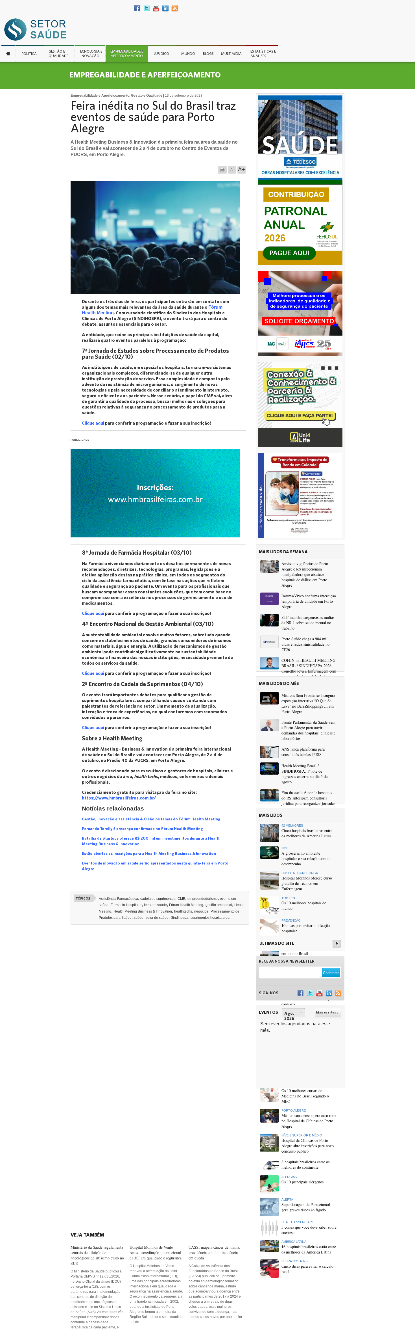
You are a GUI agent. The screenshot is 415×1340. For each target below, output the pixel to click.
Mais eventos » (327, 1012)
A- (232, 170)
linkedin (165, 8)
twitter (146, 8)
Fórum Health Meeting (186, 905)
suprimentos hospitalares (210, 918)
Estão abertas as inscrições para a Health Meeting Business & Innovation (149, 853)
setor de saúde (157, 918)
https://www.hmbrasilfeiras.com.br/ (119, 797)
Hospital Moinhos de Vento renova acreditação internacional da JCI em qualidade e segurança (156, 1252)
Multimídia (231, 53)
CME (181, 899)
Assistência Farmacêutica (118, 899)
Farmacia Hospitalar (126, 905)
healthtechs (183, 911)
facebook (137, 8)
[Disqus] (162, 1007)
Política (29, 53)
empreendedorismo (202, 899)
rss (174, 8)
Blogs (208, 53)
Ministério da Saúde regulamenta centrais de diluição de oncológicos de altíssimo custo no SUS (97, 1255)
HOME (8, 53)
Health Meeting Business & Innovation (142, 911)
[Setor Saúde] (38, 29)
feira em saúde (155, 905)
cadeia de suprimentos (157, 899)
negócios (201, 911)
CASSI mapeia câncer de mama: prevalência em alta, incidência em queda (214, 1252)
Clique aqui (93, 422)
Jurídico (161, 53)
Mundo (188, 53)
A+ (241, 169)
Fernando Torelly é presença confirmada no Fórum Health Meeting (142, 828)
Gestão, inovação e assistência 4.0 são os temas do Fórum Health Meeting (151, 819)
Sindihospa (179, 918)
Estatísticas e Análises (263, 53)
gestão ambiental (219, 905)
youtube (156, 8)
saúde (138, 918)
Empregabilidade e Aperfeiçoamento (126, 53)
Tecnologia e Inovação (90, 53)
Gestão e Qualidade (58, 53)
